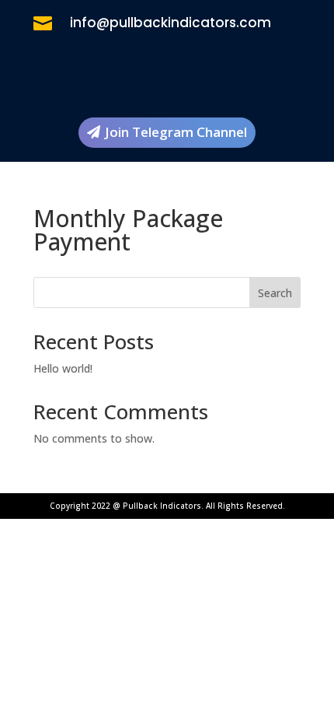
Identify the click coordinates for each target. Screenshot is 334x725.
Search (275, 292)
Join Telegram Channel (176, 132)
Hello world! (62, 368)
